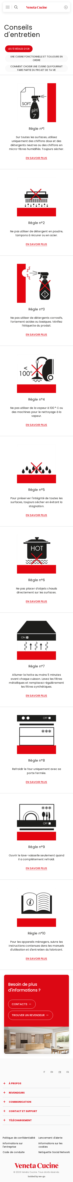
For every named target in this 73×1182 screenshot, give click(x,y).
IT (44, 1072)
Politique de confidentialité (19, 1137)
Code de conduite (14, 1152)
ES (68, 1072)
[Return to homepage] (36, 1165)
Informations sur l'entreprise (13, 1145)
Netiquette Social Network (54, 1152)
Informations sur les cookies (50, 1145)
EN (52, 1072)
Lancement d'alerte (50, 1137)
